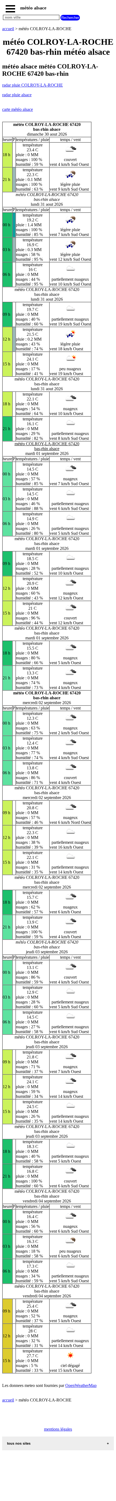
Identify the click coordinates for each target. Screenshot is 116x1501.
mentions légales (58, 1429)
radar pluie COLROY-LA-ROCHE (32, 85)
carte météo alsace (17, 109)
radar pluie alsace (17, 94)
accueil (8, 28)
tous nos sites (18, 1443)
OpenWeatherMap (81, 1385)
